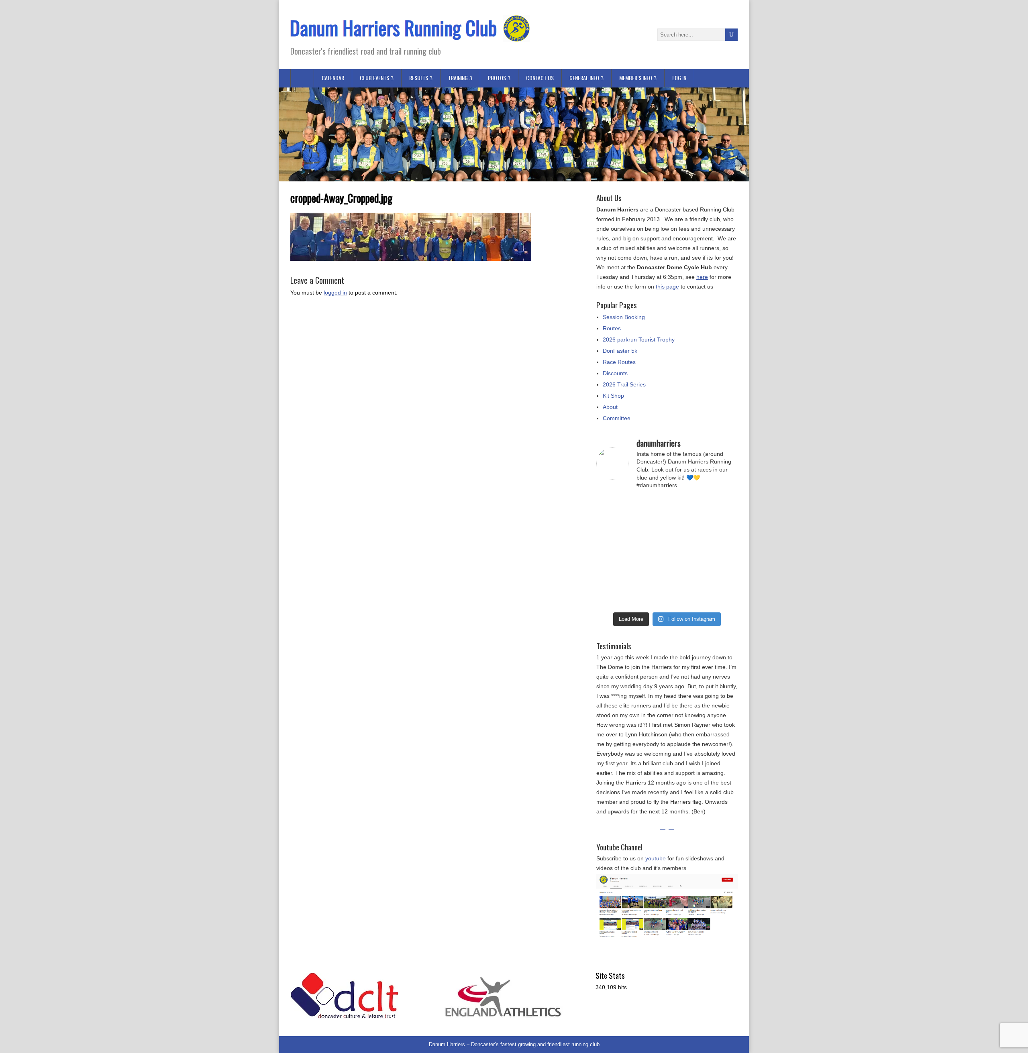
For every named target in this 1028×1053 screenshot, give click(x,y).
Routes (612, 328)
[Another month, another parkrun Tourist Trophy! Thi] (722, 574)
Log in (679, 77)
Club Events (374, 77)
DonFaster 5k (620, 351)
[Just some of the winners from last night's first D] (649, 530)
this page (667, 286)
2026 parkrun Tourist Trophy (639, 339)
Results (418, 77)
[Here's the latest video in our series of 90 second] (685, 596)
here (702, 277)
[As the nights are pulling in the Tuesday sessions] (722, 552)
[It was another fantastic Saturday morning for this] (722, 596)
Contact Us (540, 77)
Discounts (615, 373)
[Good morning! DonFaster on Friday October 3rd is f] (722, 508)
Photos (497, 77)
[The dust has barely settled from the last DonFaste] (685, 552)
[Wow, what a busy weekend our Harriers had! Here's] (612, 530)
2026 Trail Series (624, 384)
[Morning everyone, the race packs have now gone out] (685, 508)
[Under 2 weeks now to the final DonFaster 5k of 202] (612, 574)
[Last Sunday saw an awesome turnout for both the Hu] (649, 574)
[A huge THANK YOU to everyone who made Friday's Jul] (612, 508)
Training (458, 77)
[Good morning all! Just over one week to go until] (685, 530)
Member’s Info (635, 77)
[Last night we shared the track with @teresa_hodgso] (685, 574)
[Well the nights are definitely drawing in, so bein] (649, 508)
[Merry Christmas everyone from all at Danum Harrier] (612, 552)
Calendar (333, 77)
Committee (616, 418)
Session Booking (624, 317)
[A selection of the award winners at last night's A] (649, 552)
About (610, 407)
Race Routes (619, 362)
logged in (335, 292)
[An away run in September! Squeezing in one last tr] (649, 596)
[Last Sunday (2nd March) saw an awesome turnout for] (722, 530)
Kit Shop (613, 395)
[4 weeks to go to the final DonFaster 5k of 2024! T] (612, 596)
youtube (655, 858)
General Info (584, 77)
